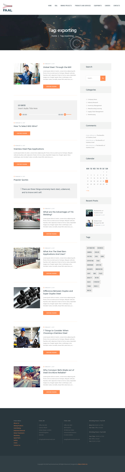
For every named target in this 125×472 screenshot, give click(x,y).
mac (95, 273)
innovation (99, 269)
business (100, 248)
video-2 (96, 286)
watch (89, 290)
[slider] (69, 115)
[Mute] (65, 114)
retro (97, 278)
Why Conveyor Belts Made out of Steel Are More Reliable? (58, 371)
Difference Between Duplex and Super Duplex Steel (58, 292)
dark (102, 256)
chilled (97, 252)
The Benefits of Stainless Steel (95, 136)
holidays (90, 269)
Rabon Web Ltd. (82, 464)
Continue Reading (51, 86)
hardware (90, 265)
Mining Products (18, 426)
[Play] (20, 114)
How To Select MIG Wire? (26, 126)
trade (89, 286)
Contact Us (17, 445)
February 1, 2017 (49, 327)
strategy (97, 282)
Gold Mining (17, 428)
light (89, 273)
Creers (15, 443)
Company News (92, 99)
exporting (90, 261)
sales (89, 282)
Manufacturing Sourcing (95, 109)
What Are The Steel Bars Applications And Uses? (54, 253)
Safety (16, 440)
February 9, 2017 (50, 64)
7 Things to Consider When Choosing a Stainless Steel (55, 332)
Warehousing (92, 115)
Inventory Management (95, 105)
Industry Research (93, 102)
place (100, 273)
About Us (16, 423)
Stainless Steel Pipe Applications (29, 149)
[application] (45, 114)
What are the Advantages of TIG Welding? (58, 213)
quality (89, 278)
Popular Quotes (21, 180)
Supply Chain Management (95, 112)
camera (89, 252)
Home (54, 36)
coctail (89, 256)
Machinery (17, 435)
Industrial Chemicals (19, 431)
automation (91, 248)
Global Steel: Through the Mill (57, 67)
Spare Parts (17, 438)
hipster (98, 265)
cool (96, 256)
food (98, 261)
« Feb (87, 191)
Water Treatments (19, 433)
